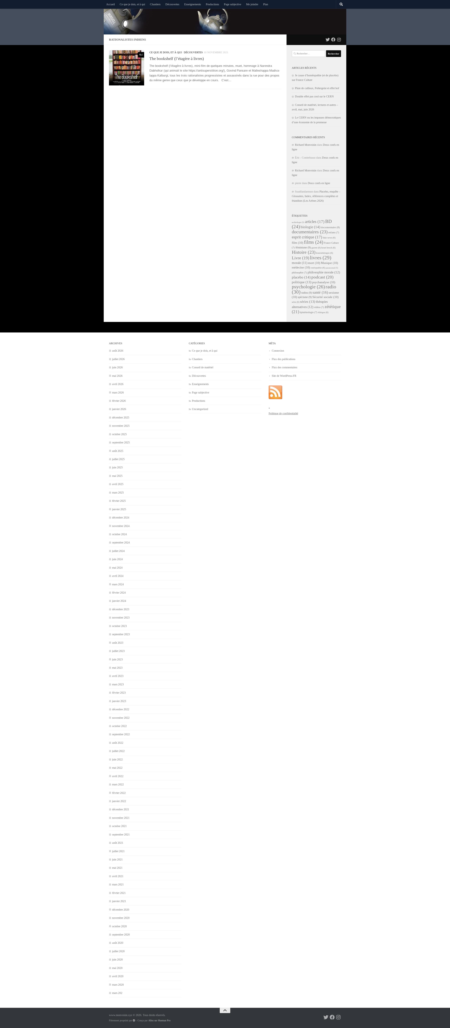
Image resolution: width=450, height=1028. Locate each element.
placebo (301, 277)
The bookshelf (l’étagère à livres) (176, 58)
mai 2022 (117, 767)
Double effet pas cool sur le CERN (314, 96)
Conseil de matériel (202, 367)
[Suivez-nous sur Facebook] (333, 39)
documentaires (310, 231)
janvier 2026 (119, 409)
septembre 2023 (121, 634)
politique (301, 282)
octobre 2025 (119, 434)
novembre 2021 (121, 817)
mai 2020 (117, 967)
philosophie (299, 272)
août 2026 (117, 350)
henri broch (328, 247)
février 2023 (119, 692)
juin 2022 (117, 759)
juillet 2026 (118, 359)
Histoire (304, 252)
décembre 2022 (120, 709)
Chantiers (155, 4)
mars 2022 (118, 784)
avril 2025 (117, 484)
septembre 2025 (121, 442)
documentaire (330, 227)
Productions (212, 4)
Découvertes (172, 4)
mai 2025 (117, 475)
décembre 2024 (120, 517)
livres (320, 257)
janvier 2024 (119, 600)
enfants (333, 232)
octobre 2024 (119, 534)
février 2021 (119, 892)
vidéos (319, 307)
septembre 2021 (121, 834)
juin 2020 (117, 959)
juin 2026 (117, 367)
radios (306, 292)
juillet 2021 (118, 851)
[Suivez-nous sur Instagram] (339, 39)
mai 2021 (117, 867)
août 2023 (117, 642)
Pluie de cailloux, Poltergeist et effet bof (317, 88)
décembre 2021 (120, 809)
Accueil (110, 4)
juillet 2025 (118, 459)
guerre (316, 247)
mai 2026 (117, 375)
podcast (322, 277)
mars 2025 (118, 492)
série (295, 302)
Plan (265, 4)
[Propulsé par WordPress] (134, 1020)
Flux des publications (283, 359)
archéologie (298, 222)
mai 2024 (117, 567)
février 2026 (119, 400)
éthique (323, 312)
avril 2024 (117, 575)
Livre (300, 257)
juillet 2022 (118, 751)
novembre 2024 (121, 525)
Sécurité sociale (325, 297)
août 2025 (117, 450)
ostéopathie (318, 268)
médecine (301, 267)
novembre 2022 (121, 717)
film (297, 242)
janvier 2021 (119, 901)
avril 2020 (117, 976)
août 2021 (117, 842)
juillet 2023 (118, 650)
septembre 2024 (121, 542)
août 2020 (117, 942)
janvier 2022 (119, 801)
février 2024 (119, 592)
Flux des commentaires (284, 367)
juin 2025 (117, 467)
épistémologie (308, 312)
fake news (329, 237)
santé (320, 292)
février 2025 (119, 500)
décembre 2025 (120, 417)
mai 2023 (117, 667)
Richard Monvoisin (305, 144)
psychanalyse (323, 282)
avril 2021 (117, 876)
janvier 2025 (119, 509)
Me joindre (252, 4)
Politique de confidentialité (283, 413)
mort (314, 263)
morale (299, 263)
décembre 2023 (120, 609)
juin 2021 (117, 859)
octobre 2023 (119, 626)
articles (314, 221)
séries (307, 301)
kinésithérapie (324, 253)
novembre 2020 (121, 917)
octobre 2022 (119, 726)
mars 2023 (118, 684)
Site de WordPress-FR (284, 375)
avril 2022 (117, 776)
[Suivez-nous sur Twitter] (328, 39)
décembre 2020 (120, 909)
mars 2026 (118, 392)
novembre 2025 (121, 425)
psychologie (308, 286)
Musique (329, 263)
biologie (310, 227)
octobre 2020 (119, 926)
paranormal (332, 268)
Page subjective (232, 4)
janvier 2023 (119, 701)
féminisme (303, 247)
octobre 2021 (119, 826)
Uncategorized (200, 409)
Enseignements (192, 4)
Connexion (278, 350)
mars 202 (117, 992)
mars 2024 (118, 584)
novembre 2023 (121, 617)
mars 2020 (118, 984)
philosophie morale (324, 272)
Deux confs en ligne (319, 183)
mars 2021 (118, 884)
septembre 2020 (121, 934)
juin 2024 (117, 559)
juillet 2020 (118, 951)
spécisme (305, 297)
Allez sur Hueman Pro (159, 1020)
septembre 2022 (121, 734)
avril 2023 (117, 675)
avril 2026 (117, 384)
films (313, 242)
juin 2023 (117, 659)
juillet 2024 (118, 550)
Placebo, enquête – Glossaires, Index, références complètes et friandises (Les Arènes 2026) (316, 196)
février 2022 (119, 792)
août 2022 (117, 742)
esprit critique (307, 237)
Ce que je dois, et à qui (132, 4)
